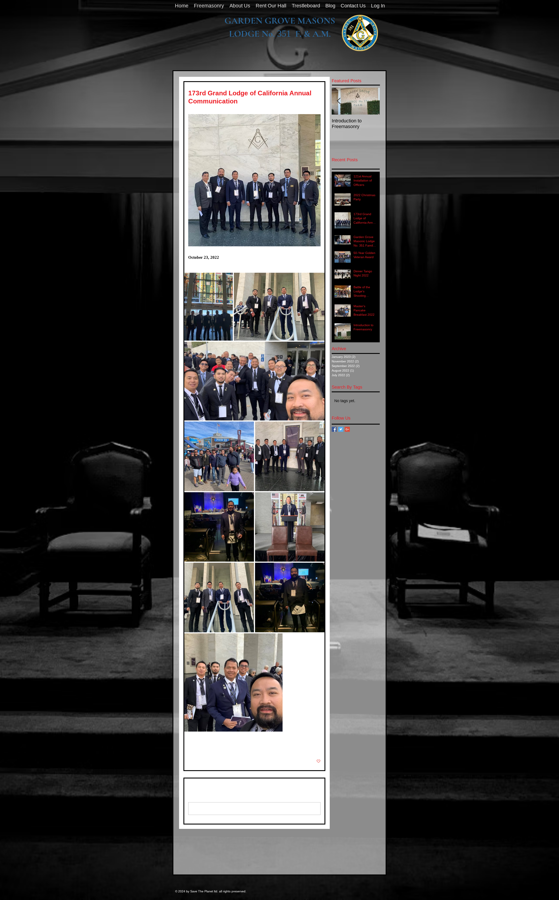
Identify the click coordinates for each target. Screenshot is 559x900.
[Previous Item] (339, 101)
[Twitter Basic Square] (340, 429)
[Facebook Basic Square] (334, 429)
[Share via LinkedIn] (212, 748)
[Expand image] (208, 307)
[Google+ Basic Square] (347, 429)
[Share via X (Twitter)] (201, 748)
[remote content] (226, 262)
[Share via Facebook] (190, 748)
